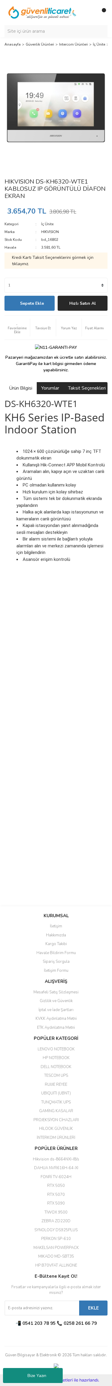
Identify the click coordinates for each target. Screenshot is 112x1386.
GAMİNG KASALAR (56, 1111)
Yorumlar (50, 388)
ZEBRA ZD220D (56, 1221)
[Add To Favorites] (17, 328)
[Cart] (102, 13)
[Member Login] (89, 12)
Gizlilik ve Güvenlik (56, 1001)
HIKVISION (50, 231)
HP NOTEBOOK (56, 1058)
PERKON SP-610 (56, 1238)
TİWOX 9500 (56, 1212)
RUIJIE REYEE (56, 1084)
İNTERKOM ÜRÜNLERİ (56, 1137)
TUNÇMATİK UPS (56, 1102)
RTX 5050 (56, 1185)
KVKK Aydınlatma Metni (56, 1018)
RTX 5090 (56, 1203)
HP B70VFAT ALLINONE (56, 1265)
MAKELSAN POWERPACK (56, 1247)
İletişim (56, 926)
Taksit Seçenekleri (87, 388)
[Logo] (42, 12)
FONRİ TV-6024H (56, 1177)
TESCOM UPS (56, 1075)
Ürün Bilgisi (20, 388)
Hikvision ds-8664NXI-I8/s (56, 1159)
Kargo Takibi (56, 944)
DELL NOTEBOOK (56, 1067)
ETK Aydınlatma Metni (56, 1027)
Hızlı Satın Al (82, 303)
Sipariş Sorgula (56, 961)
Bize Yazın (36, 1376)
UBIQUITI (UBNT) (56, 1093)
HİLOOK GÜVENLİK (56, 1128)
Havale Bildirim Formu (56, 953)
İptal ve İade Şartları (56, 1010)
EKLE (93, 1308)
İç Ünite (47, 224)
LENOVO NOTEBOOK (56, 1049)
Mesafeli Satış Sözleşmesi (56, 992)
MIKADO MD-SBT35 (56, 1256)
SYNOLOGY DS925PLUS (56, 1230)
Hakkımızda (56, 935)
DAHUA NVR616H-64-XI (56, 1168)
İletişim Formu (56, 970)
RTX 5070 (56, 1194)
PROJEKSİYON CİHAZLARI (56, 1120)
